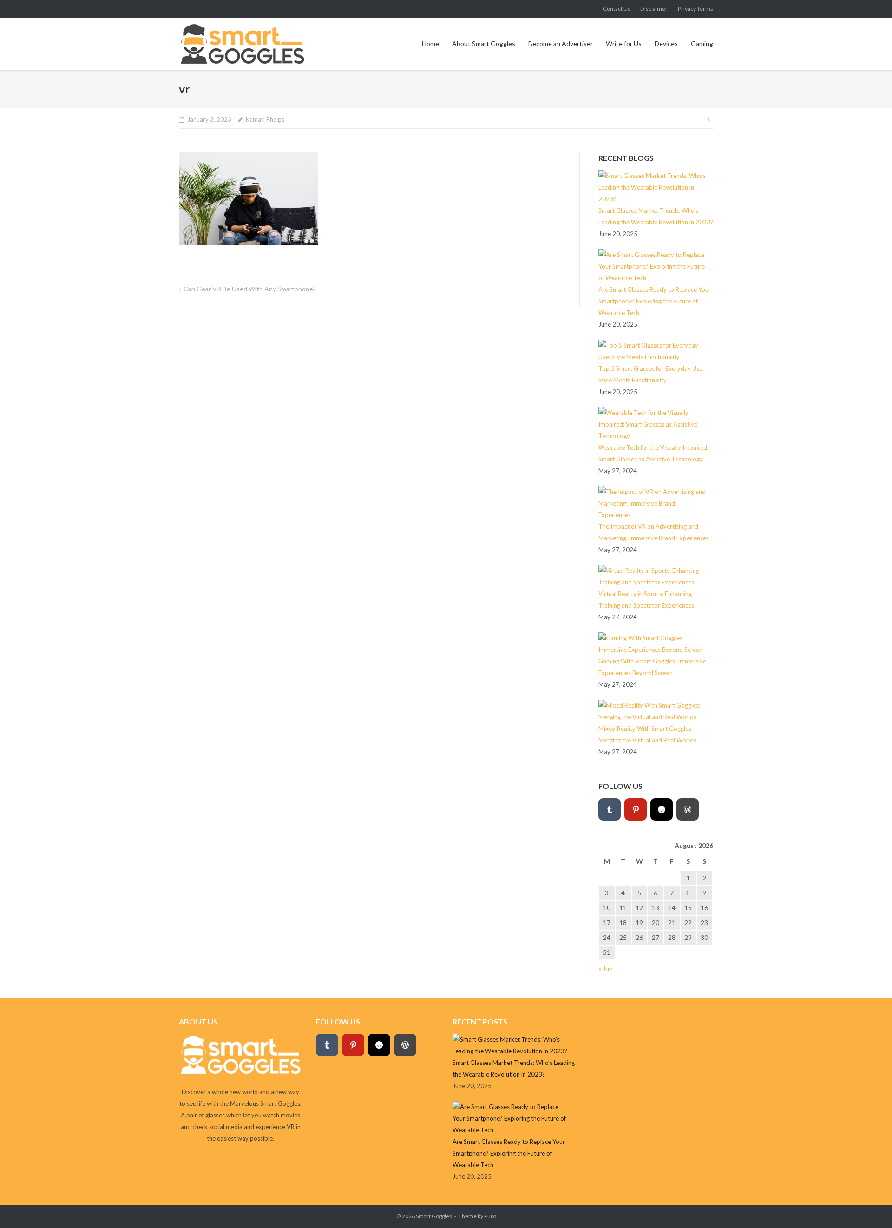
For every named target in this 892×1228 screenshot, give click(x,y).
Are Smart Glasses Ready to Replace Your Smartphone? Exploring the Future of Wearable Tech (654, 301)
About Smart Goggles (483, 43)
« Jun (605, 968)
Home (430, 43)
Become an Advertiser (560, 43)
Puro (490, 1216)
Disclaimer (654, 8)
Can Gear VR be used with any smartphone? (250, 289)
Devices (666, 43)
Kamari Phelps (265, 119)
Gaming (702, 43)
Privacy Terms (695, 8)
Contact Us (616, 8)
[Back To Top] (869, 1205)
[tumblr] (609, 809)
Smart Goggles (434, 1216)
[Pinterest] (635, 809)
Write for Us (624, 43)
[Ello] (661, 809)
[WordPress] (687, 809)
